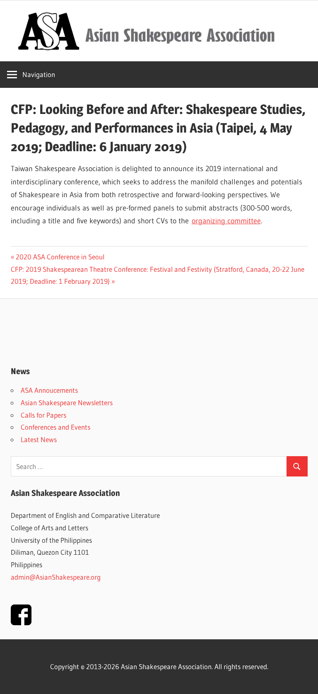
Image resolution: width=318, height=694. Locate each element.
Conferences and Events (55, 427)
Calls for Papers (43, 415)
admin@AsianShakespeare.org (56, 577)
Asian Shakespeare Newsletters (67, 402)
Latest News (39, 439)
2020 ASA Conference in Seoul (59, 256)
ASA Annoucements (49, 390)
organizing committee (226, 220)
